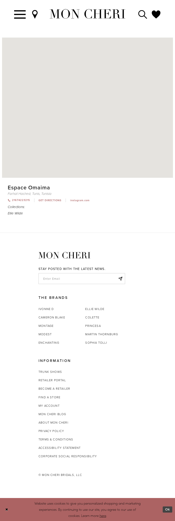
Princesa (93, 326)
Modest (45, 334)
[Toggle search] (142, 14)
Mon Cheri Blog (52, 414)
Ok (167, 509)
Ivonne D (46, 309)
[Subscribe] (120, 278)
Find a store (49, 397)
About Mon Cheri (53, 422)
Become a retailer (54, 388)
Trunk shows (50, 372)
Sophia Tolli (96, 343)
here (103, 515)
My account (49, 406)
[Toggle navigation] (20, 14)
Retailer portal (52, 380)
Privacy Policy (51, 431)
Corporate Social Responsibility (68, 456)
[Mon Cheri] (64, 255)
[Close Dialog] (7, 509)
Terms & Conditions (56, 439)
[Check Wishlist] (156, 14)
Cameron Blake (52, 317)
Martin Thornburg (101, 334)
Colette (92, 317)
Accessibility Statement (60, 448)
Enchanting (49, 343)
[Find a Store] (35, 14)
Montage (46, 326)
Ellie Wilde (15, 213)
